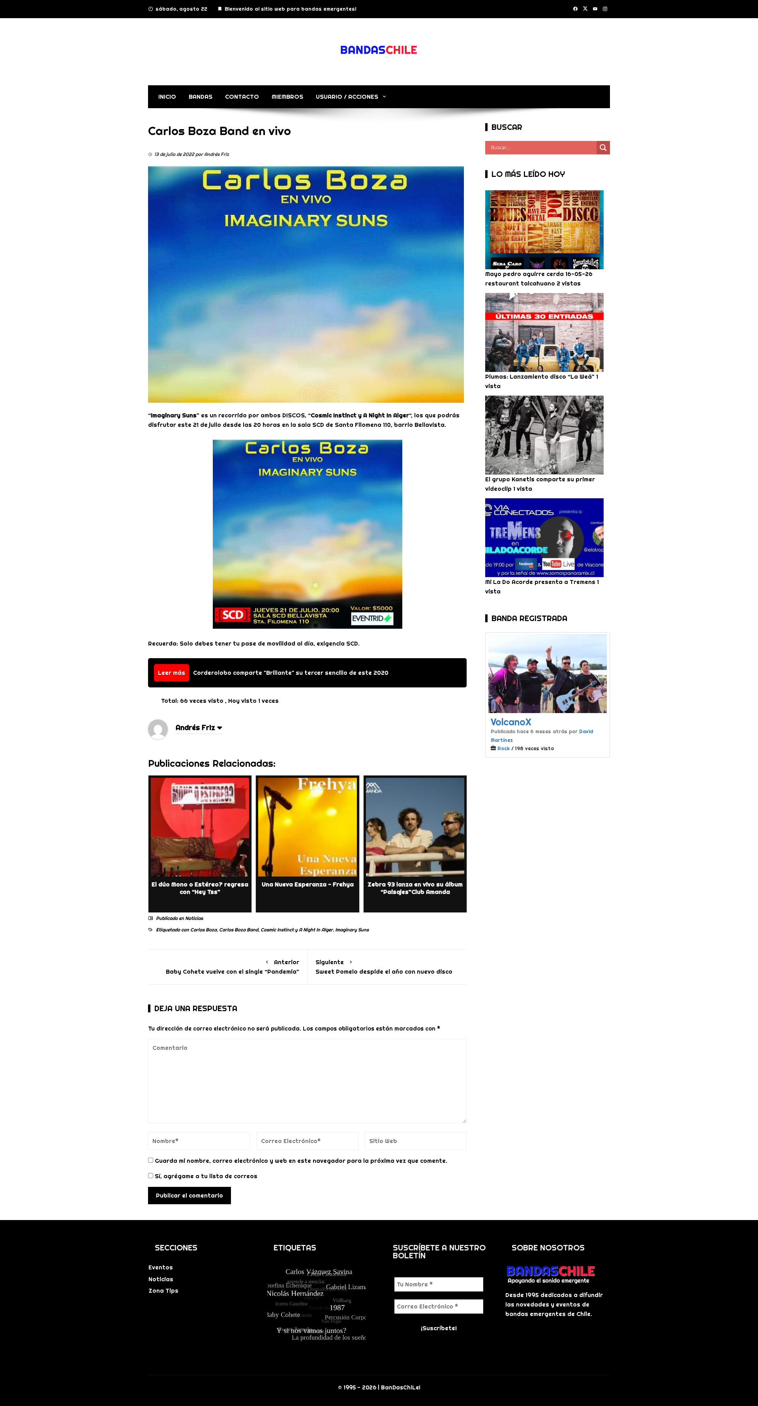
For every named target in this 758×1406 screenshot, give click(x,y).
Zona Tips (163, 1290)
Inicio (167, 96)
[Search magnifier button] (603, 147)
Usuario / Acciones (347, 96)
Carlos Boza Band (238, 930)
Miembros (287, 96)
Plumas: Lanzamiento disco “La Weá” (540, 376)
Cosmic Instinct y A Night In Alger (297, 930)
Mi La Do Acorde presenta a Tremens (540, 582)
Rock (503, 748)
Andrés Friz (195, 727)
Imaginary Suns (352, 930)
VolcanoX (511, 722)
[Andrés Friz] (158, 728)
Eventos (160, 1267)
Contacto (242, 96)
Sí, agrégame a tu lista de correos (205, 1176)
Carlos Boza (203, 930)
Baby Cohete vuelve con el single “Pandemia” (232, 966)
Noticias (194, 918)
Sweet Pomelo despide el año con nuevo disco (383, 966)
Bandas (200, 96)
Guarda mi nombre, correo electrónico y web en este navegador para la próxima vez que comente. (301, 1160)
